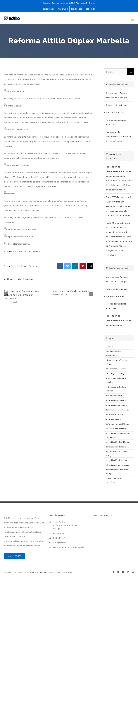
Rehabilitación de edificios (117, 442)
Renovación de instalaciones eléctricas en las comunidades (118, 136)
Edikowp (10, 251)
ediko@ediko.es (88, 3)
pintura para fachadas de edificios (116, 389)
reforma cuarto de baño (116, 405)
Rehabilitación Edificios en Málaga (117, 472)
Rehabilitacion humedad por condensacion (118, 435)
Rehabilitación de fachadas (118, 460)
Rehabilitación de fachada (117, 447)
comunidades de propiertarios (113, 353)
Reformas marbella (114, 414)
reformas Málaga (113, 419)
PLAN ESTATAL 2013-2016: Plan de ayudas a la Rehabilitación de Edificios (118, 202)
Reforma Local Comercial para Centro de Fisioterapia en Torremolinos (21, 295)
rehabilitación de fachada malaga (117, 453)
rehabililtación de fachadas (118, 429)
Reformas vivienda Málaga (117, 424)
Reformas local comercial (117, 410)
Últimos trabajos (34, 251)
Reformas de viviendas (116, 105)
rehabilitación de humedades (119, 465)
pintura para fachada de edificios (116, 380)
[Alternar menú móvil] (132, 19)
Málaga (122, 373)
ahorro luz (110, 347)
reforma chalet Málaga (116, 400)
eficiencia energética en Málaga (116, 362)
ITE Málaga (110, 373)
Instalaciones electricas (116, 369)
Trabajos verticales (115, 112)
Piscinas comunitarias (115, 395)
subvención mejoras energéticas (114, 480)
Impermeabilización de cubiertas (70, 291)
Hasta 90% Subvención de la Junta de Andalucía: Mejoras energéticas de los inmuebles (119, 246)
